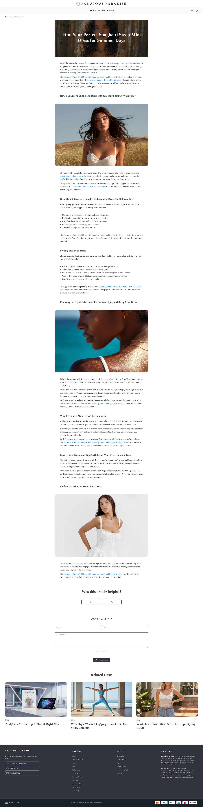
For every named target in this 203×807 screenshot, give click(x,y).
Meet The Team (77, 759)
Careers (74, 763)
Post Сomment (101, 660)
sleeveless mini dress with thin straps (106, 80)
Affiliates (75, 773)
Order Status (121, 773)
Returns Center (122, 766)
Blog (103, 10)
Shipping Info (121, 759)
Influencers (76, 770)
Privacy (92, 802)
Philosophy (76, 787)
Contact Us (120, 756)
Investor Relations (78, 777)
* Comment (60, 635)
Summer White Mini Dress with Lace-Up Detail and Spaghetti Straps (93, 77)
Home (7, 17)
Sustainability (77, 784)
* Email (106, 628)
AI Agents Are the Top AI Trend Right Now (32, 724)
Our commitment (166, 768)
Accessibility (98, 802)
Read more (110, 10)
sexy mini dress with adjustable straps (89, 186)
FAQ (118, 763)
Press (74, 766)
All (99, 10)
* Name (59, 628)
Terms (87, 802)
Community (76, 791)
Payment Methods (123, 770)
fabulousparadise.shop (168, 756)
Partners (75, 780)
